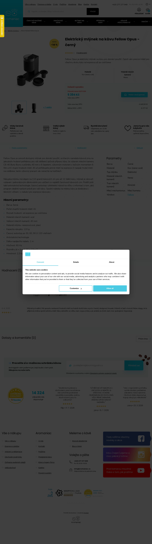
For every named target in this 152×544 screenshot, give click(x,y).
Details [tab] (76, 262)
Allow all (110, 288)
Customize (74, 288)
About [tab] (111, 262)
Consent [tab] (40, 262)
